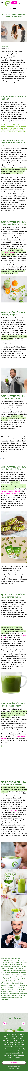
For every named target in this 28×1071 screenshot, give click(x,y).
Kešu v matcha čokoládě (9, 493)
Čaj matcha (14, 810)
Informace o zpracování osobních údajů (8, 1060)
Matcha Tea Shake (7, 252)
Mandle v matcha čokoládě (10, 491)
